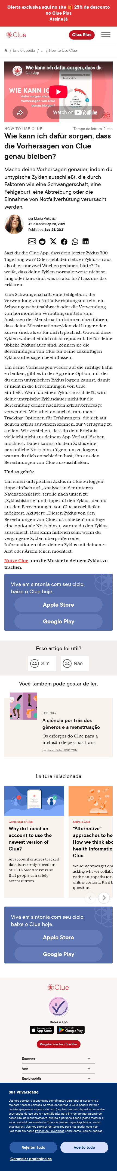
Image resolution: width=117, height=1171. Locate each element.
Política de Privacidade (49, 1131)
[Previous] (90, 898)
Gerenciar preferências (31, 1159)
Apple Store (58, 604)
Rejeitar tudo (33, 1147)
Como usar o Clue (21, 821)
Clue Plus (81, 35)
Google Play (58, 621)
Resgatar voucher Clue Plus (58, 1044)
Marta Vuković (45, 218)
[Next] (104, 898)
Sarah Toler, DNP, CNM (63, 750)
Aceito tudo (84, 1147)
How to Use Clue (63, 50)
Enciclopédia (24, 50)
